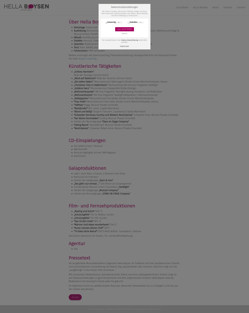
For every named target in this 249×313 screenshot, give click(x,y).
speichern (124, 33)
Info (118, 22)
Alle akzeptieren (124, 29)
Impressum (124, 46)
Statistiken (133, 22)
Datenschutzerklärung (129, 40)
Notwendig (111, 22)
